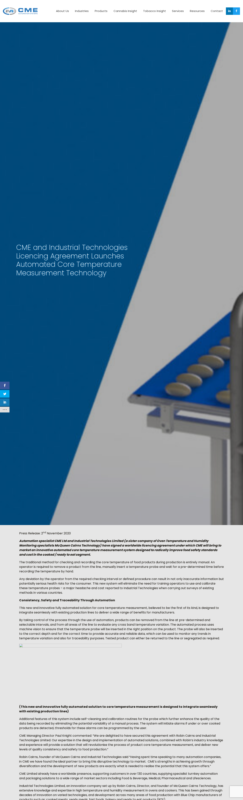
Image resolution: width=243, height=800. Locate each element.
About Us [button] (62, 11)
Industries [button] (82, 11)
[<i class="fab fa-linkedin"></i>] (229, 11)
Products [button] (101, 11)
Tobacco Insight (154, 11)
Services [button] (178, 11)
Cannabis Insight (125, 11)
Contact (217, 11)
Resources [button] (197, 11)
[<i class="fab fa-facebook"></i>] (236, 11)
